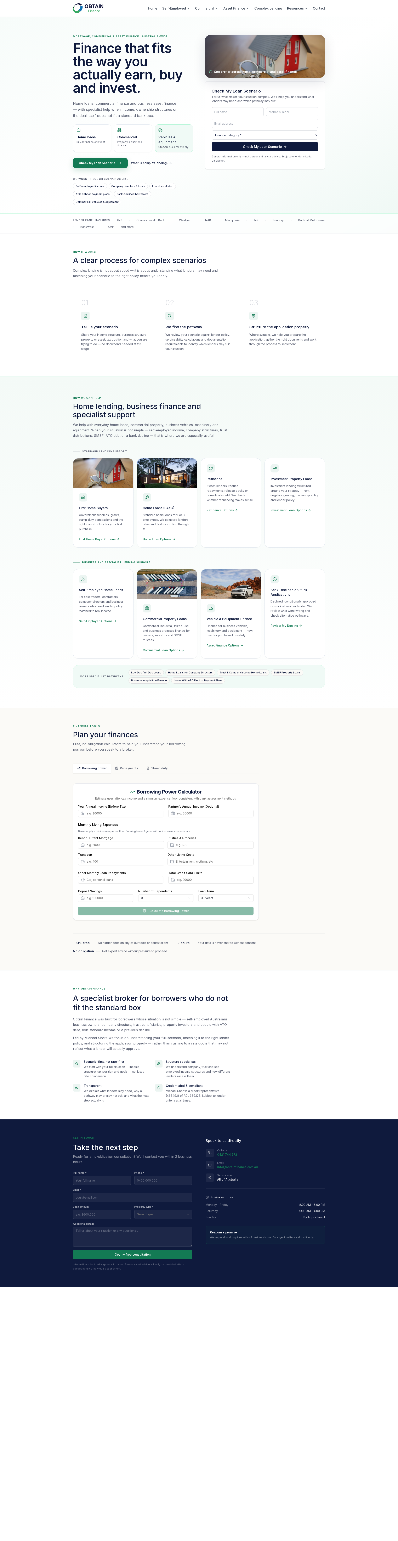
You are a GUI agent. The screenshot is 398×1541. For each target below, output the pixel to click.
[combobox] (165, 898)
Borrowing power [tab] (94, 768)
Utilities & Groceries (181, 838)
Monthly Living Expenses (98, 825)
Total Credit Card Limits (185, 873)
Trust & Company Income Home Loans (243, 672)
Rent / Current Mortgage (95, 838)
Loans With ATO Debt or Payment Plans (198, 680)
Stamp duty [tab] (159, 768)
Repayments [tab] (129, 768)
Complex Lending (268, 8)
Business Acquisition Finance (149, 680)
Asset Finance (234, 8)
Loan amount (81, 1206)
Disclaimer (218, 160)
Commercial (204, 8)
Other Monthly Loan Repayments (102, 873)
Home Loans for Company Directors (190, 672)
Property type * (144, 1206)
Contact (319, 8)
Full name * (80, 1172)
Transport (85, 854)
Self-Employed (174, 8)
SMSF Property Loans (287, 672)
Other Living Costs (180, 854)
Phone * (139, 1172)
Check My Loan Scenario (97, 163)
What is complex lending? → (151, 163)
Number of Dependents (155, 891)
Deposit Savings (90, 891)
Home (152, 8)
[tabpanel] (166, 851)
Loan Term (206, 891)
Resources (295, 8)
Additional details (83, 1223)
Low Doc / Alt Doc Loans (146, 672)
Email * (77, 1189)
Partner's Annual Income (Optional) (193, 806)
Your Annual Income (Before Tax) (102, 806)
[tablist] (166, 768)
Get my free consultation (133, 1254)
